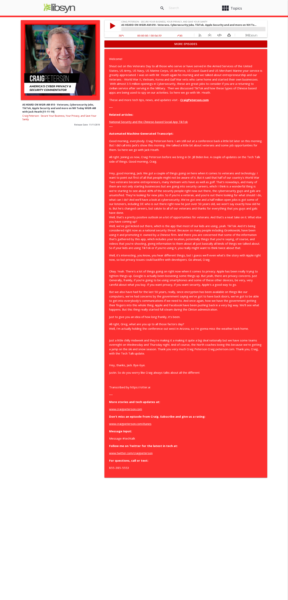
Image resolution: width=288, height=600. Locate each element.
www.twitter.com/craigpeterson (131, 453)
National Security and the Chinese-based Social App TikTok (148, 122)
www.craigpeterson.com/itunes (130, 424)
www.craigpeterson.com (125, 409)
